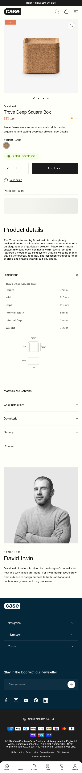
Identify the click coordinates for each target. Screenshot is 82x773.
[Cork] (6, 145)
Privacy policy (32, 752)
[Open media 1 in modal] (71, 25)
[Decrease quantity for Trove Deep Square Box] (8, 168)
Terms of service (47, 752)
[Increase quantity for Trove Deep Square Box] (24, 168)
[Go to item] (34, 98)
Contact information (41, 756)
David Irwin (10, 106)
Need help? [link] (16, 180)
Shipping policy (63, 752)
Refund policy (17, 752)
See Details (61, 131)
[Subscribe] (71, 684)
